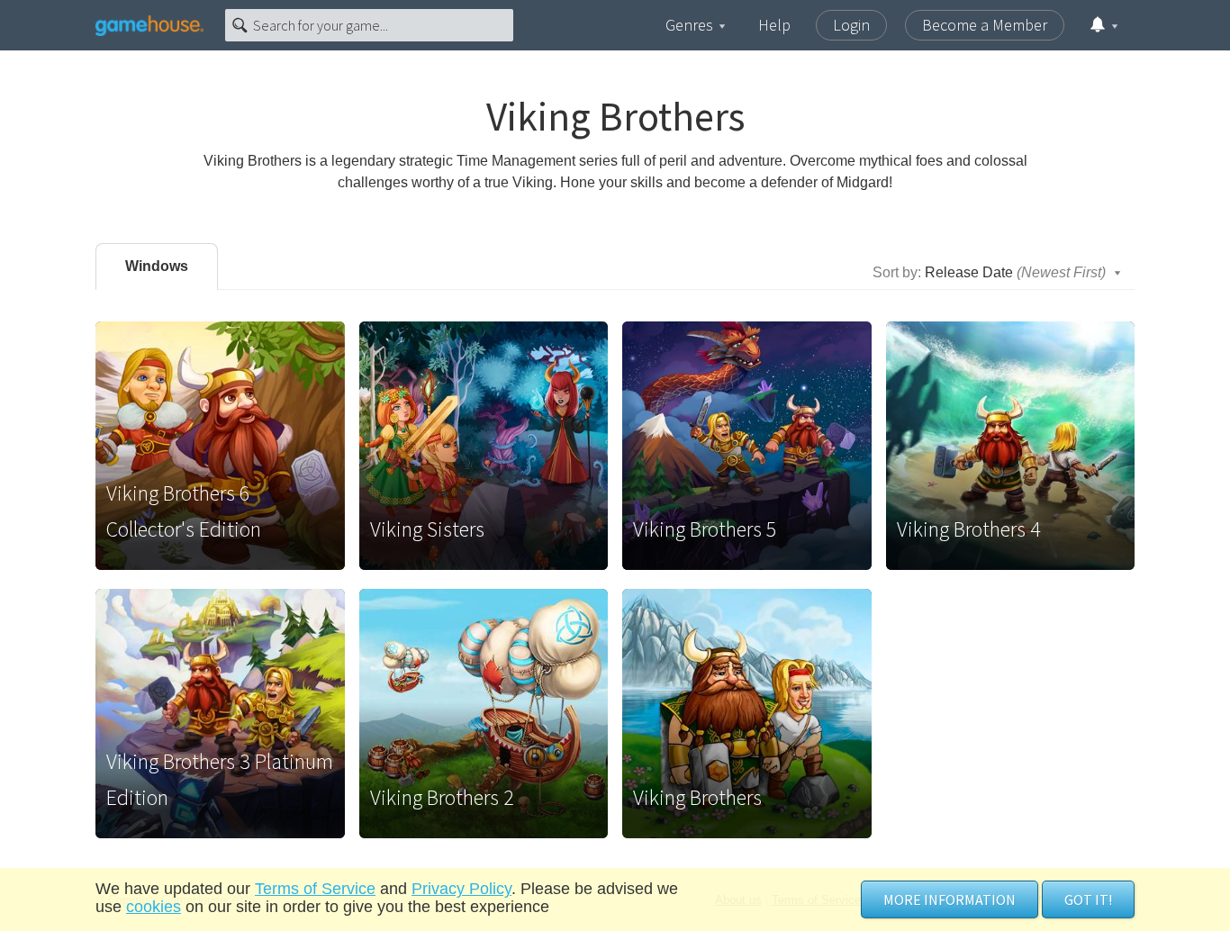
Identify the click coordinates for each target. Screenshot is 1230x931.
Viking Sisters (427, 529)
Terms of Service (315, 889)
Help (774, 24)
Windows (156, 266)
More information (949, 899)
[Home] (149, 25)
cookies (153, 907)
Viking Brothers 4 (969, 529)
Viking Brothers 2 (442, 797)
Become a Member (984, 24)
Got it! (1088, 899)
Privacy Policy (461, 889)
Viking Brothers (697, 797)
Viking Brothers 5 (705, 529)
